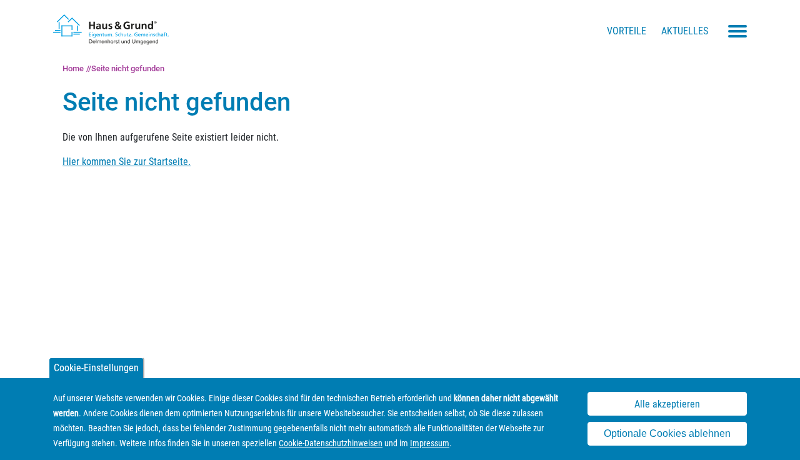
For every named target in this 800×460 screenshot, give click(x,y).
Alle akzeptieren (667, 404)
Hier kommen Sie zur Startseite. (126, 162)
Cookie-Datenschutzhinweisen (330, 443)
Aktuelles (684, 31)
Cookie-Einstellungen (96, 368)
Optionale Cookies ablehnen (667, 434)
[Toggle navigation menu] (737, 31)
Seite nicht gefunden (127, 68)
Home (73, 68)
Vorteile (626, 31)
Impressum (429, 443)
